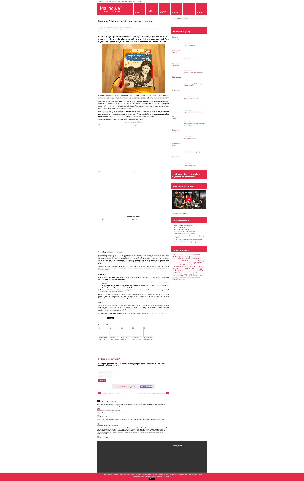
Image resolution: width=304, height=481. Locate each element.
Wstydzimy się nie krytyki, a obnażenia (193, 72)
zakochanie (179, 277)
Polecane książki (115, 27)
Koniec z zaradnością (189, 45)
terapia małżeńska (185, 274)
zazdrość (194, 277)
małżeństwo (184, 263)
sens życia (199, 273)
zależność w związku (187, 277)
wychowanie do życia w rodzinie (154, 29)
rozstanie (194, 271)
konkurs (128, 29)
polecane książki (178, 267)
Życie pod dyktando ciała (190, 138)
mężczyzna (183, 264)
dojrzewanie (110, 29)
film (173, 258)
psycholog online (181, 268)
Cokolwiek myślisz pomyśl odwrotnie (182, 254)
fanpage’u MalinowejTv (118, 291)
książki (131, 29)
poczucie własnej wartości (194, 265)
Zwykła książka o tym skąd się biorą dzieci (114, 29)
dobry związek (193, 256)
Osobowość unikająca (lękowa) (192, 152)
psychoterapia (187, 271)
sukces (203, 273)
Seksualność (126, 27)
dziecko (115, 29)
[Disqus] (133, 419)
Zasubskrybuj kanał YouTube (179, 213)
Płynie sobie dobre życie (190, 165)
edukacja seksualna (121, 29)
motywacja (175, 265)
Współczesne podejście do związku (110, 393)
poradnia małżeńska (194, 266)
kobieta (183, 260)
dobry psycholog (181, 256)
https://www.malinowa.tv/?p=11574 (147, 282)
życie (184, 279)
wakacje (196, 275)
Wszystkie (131, 27)
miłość (199, 262)
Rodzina (121, 27)
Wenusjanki (201, 275)
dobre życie (196, 254)
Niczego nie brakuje (189, 59)
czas (192, 254)
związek (176, 278)
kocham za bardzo (191, 261)
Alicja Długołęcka (104, 29)
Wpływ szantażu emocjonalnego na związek (190, 239)
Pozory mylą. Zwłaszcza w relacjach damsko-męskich (151, 393)
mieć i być (191, 262)
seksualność (135, 29)
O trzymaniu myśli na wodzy (191, 98)
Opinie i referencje (188, 225)
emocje (203, 257)
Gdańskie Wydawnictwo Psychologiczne (188, 259)
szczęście (174, 275)
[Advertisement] (111, 349)
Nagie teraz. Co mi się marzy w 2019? (193, 112)
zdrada (198, 277)
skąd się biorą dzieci (143, 29)
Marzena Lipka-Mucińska (180, 236)
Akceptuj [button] (152, 478)
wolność (174, 277)
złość (181, 279)
